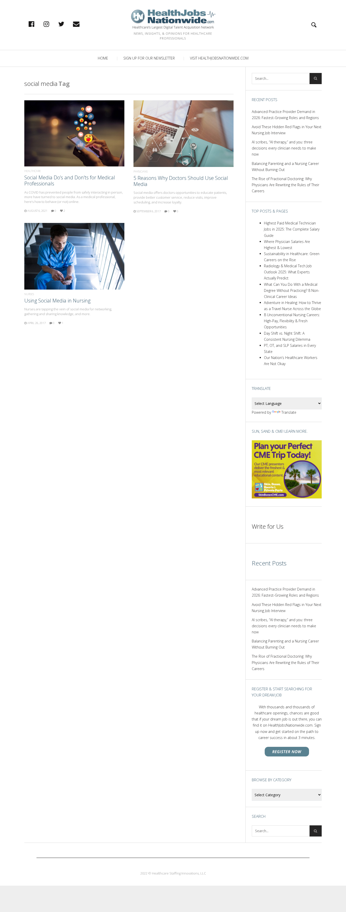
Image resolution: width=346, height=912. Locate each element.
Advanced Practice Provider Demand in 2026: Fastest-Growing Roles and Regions (285, 114)
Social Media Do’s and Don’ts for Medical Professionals (69, 180)
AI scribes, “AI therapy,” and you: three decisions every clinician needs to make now (284, 148)
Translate (288, 412)
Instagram (51, 23)
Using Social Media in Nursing (57, 300)
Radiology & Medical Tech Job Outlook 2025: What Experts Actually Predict (288, 271)
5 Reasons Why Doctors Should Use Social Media (180, 181)
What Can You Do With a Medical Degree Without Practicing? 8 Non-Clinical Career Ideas (291, 290)
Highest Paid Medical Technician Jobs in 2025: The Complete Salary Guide (291, 229)
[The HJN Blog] (172, 19)
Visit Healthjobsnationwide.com (219, 58)
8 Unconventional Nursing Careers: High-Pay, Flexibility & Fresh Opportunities (292, 320)
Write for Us (267, 526)
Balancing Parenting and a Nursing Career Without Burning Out (285, 166)
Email (81, 23)
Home (103, 58)
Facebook (36, 23)
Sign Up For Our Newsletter (149, 58)
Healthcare (32, 170)
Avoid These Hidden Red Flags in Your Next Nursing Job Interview (286, 129)
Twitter (66, 23)
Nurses (29, 294)
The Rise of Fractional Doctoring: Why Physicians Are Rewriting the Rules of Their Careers (285, 184)
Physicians (140, 171)
